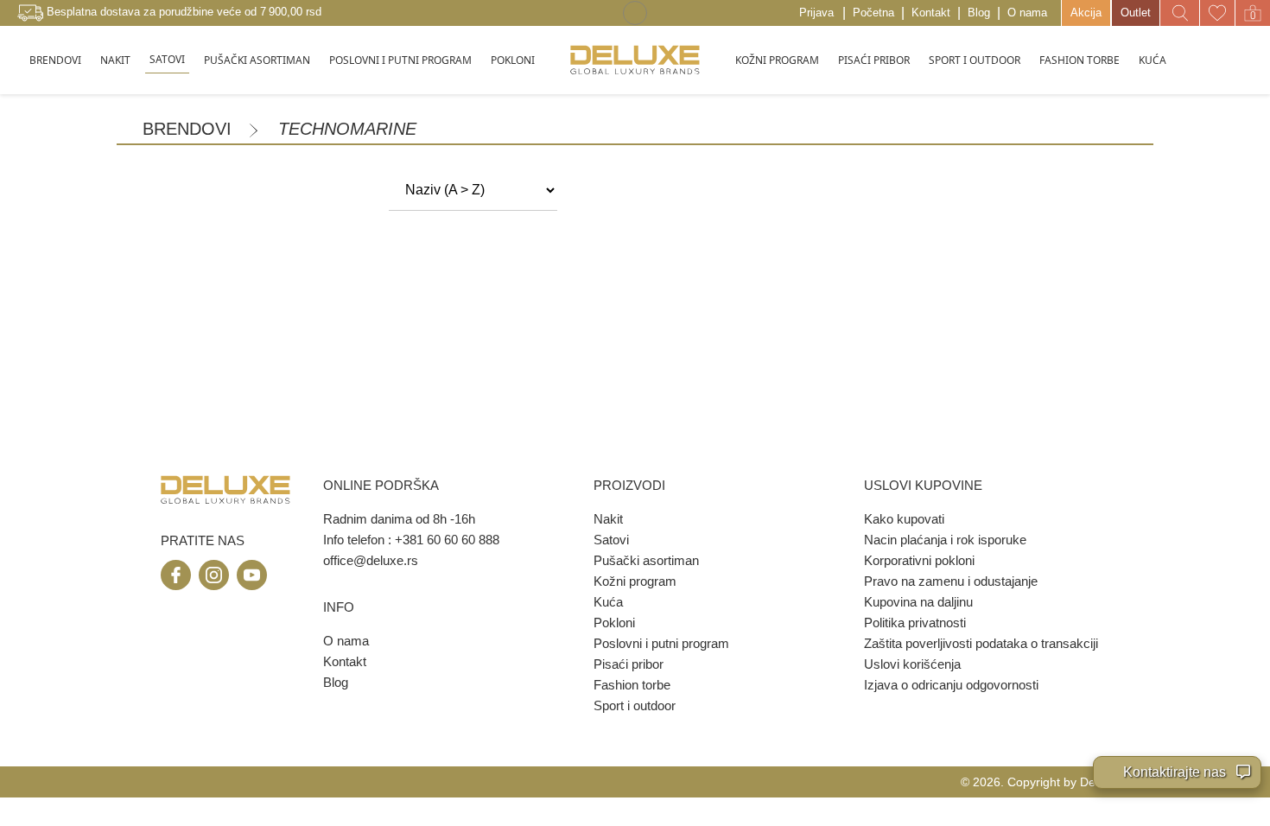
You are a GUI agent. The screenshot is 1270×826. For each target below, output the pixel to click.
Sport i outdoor (635, 705)
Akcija (1086, 12)
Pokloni (614, 622)
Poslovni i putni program (661, 643)
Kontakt (930, 12)
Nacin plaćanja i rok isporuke (945, 539)
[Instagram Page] (214, 575)
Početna (873, 12)
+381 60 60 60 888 (447, 539)
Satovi (611, 539)
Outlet (1136, 12)
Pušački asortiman (646, 560)
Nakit (608, 518)
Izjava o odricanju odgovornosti (951, 684)
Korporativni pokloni (919, 560)
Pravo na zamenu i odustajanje (951, 581)
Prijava (816, 12)
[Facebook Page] (176, 575)
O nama (1027, 12)
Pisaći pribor (629, 664)
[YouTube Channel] (252, 575)
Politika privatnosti (915, 622)
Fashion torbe (632, 684)
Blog (979, 12)
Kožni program (635, 581)
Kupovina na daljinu (918, 601)
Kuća (608, 601)
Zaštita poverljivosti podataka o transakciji (981, 643)
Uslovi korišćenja (912, 664)
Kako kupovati (904, 518)
